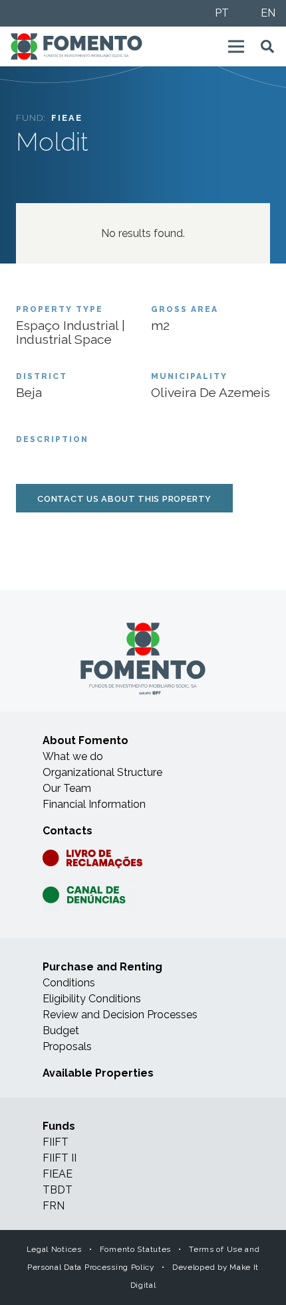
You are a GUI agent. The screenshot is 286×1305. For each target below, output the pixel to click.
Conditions (69, 982)
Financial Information (94, 804)
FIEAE (57, 1174)
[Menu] (236, 46)
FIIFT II (59, 1158)
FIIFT (56, 1142)
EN (268, 13)
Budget (61, 1030)
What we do (73, 756)
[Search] (267, 46)
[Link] (76, 46)
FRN (54, 1205)
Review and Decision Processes (120, 1014)
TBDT (57, 1190)
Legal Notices (54, 1249)
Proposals (67, 1046)
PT (222, 13)
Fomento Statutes (135, 1249)
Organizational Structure (102, 772)
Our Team (67, 788)
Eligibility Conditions (92, 998)
